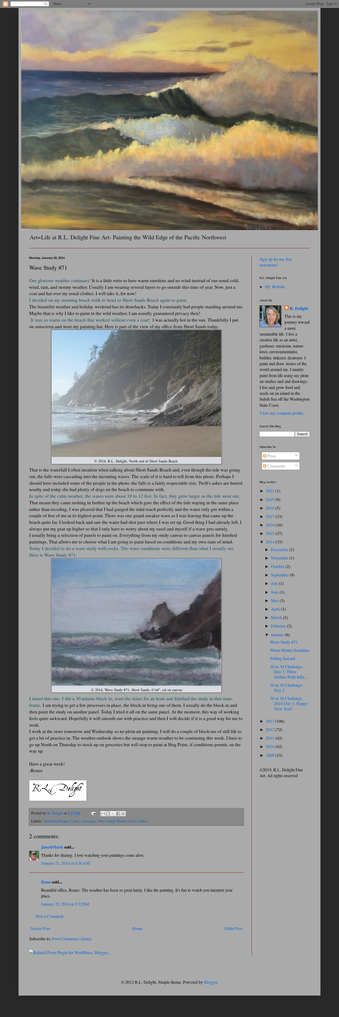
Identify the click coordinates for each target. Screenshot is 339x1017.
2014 (270, 541)
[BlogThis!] (108, 813)
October (278, 566)
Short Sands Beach (112, 820)
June (275, 592)
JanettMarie (52, 847)
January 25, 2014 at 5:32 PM (65, 904)
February (279, 626)
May (275, 600)
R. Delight (299, 308)
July (275, 583)
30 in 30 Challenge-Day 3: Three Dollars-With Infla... (288, 671)
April (276, 609)
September (280, 575)
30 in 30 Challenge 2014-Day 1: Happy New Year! (289, 703)
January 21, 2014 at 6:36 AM (65, 863)
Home (137, 928)
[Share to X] (113, 813)
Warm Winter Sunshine (289, 650)
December (280, 549)
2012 (270, 729)
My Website (275, 286)
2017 (270, 516)
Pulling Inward (282, 658)
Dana (46, 882)
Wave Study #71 (284, 642)
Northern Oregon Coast (61, 820)
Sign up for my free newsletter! (276, 262)
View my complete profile (281, 413)
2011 (270, 738)
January (278, 634)
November (280, 558)
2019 (270, 499)
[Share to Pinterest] (123, 813)
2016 (270, 525)
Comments (275, 466)
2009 (270, 755)
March (277, 617)
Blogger (210, 982)
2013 (270, 721)
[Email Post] (93, 813)
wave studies (138, 820)
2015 (270, 533)
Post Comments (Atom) (71, 938)
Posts (271, 456)
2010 (270, 746)
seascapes (88, 820)
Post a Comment (49, 916)
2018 (270, 508)
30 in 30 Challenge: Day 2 (286, 687)
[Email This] (103, 813)
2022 (270, 490)
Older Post (233, 928)
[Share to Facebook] (118, 813)
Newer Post (40, 928)
